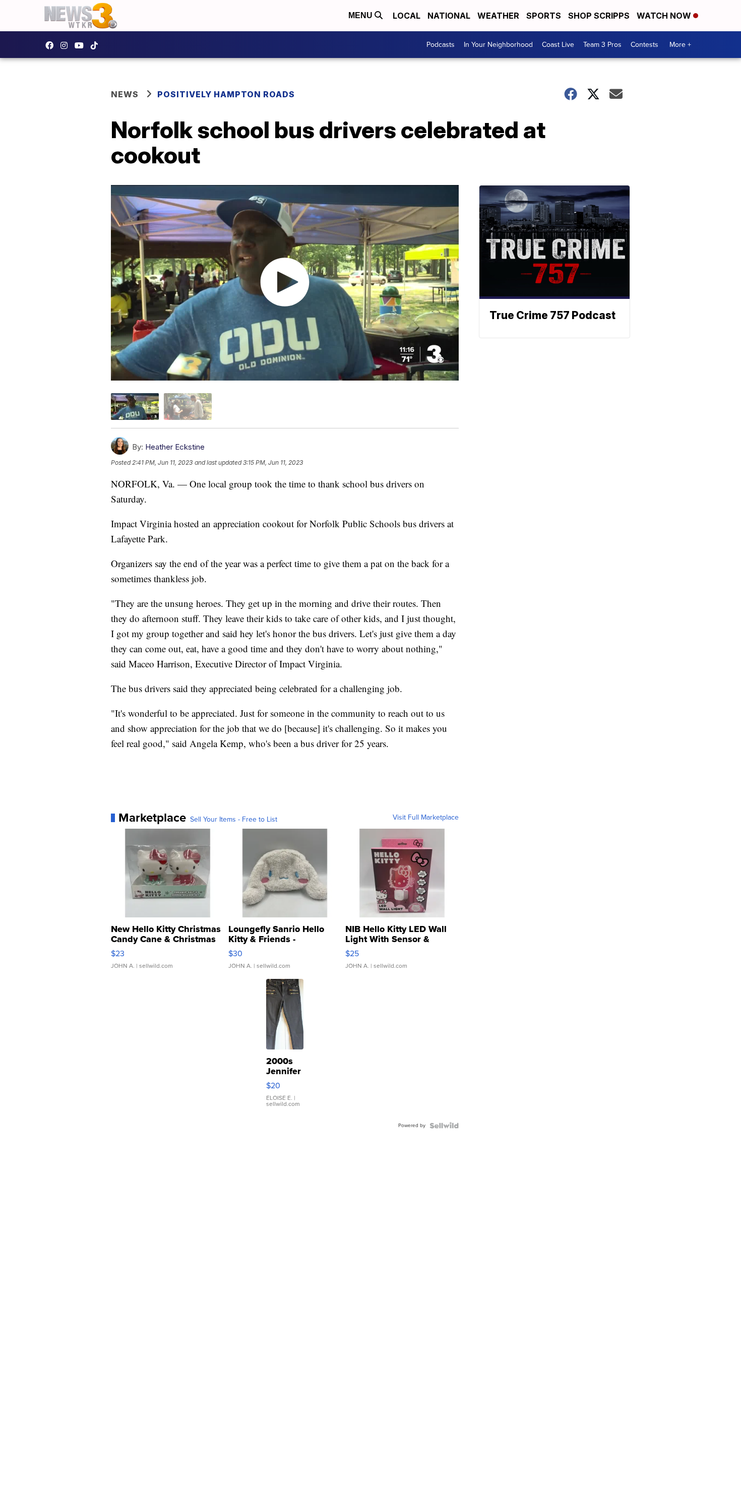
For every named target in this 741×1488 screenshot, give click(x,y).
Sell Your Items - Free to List (233, 819)
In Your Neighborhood (498, 44)
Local (406, 16)
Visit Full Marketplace (426, 817)
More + (680, 44)
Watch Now (665, 16)
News (125, 94)
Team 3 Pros (602, 44)
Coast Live (558, 44)
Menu (361, 15)
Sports (543, 16)
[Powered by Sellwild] (444, 1125)
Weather (498, 16)
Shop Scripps (599, 16)
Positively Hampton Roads (226, 94)
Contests (644, 44)
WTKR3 (51, 45)
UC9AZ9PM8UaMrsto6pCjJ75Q (82, 45)
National (448, 16)
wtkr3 (66, 45)
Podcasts (440, 44)
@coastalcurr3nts (97, 45)
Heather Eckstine (175, 447)
